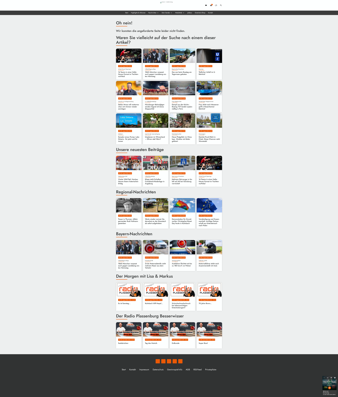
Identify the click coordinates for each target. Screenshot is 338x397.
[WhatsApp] (118, 5)
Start (126, 13)
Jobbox (189, 13)
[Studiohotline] (132, 5)
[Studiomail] (128, 5)
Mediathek (178, 13)
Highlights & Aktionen (138, 13)
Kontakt (210, 13)
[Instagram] (125, 5)
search (221, 5)
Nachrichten (152, 13)
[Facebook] (121, 5)
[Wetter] (216, 5)
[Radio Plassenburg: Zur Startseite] (169, 5)
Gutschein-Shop (200, 13)
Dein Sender (166, 13)
